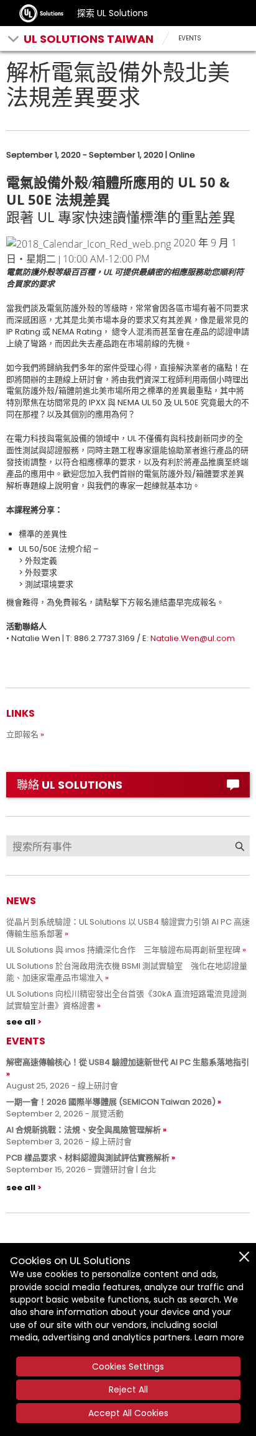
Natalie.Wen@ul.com (192, 638)
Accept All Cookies (128, 1413)
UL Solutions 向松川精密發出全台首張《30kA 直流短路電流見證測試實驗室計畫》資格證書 (126, 1000)
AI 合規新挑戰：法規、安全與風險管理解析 (83, 1130)
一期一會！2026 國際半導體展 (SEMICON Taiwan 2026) (111, 1102)
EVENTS (189, 38)
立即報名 (22, 734)
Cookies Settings (128, 1366)
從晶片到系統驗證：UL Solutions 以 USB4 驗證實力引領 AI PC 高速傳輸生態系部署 (128, 928)
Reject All (128, 1389)
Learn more (219, 1337)
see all (20, 1022)
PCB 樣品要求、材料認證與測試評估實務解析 (88, 1158)
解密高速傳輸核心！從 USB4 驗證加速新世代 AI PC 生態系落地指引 (127, 1062)
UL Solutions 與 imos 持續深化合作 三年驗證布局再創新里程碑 (123, 950)
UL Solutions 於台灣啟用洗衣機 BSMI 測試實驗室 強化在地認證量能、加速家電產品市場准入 (126, 972)
